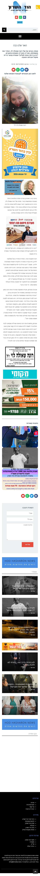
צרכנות (32, 825)
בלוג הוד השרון (30, 827)
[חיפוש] (4, 30)
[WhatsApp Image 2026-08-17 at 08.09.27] (20, 397)
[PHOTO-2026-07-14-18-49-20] (21, 231)
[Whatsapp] (20, 17)
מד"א (32, 844)
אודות (32, 802)
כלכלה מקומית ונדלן (28, 829)
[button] (38, 7)
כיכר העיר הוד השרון (28, 819)
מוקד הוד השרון (29, 840)
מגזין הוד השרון (29, 823)
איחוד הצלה (30, 846)
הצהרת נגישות (30, 809)
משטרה (32, 842)
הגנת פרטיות (30, 804)
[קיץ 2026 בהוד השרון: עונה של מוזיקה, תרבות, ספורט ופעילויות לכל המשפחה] (20, 153)
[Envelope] (16, 17)
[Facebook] (24, 17)
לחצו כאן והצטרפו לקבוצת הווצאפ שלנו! (20, 74)
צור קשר (32, 807)
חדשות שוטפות (29, 821)
